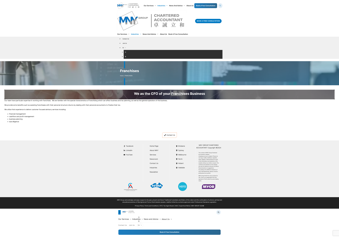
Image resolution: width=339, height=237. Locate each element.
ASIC (176, 206)
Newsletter (154, 172)
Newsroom (154, 159)
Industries (161, 6)
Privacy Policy (139, 206)
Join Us (125, 43)
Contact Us (126, 39)
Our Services (149, 6)
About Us (190, 6)
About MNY (154, 150)
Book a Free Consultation (169, 232)
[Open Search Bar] (220, 5)
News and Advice (176, 6)
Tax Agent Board (168, 206)
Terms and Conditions (152, 206)
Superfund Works (184, 206)
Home (121, 75)
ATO (161, 206)
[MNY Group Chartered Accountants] (152, 21)
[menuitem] (125, 47)
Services (153, 155)
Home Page (154, 146)
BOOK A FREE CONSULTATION (208, 21)
